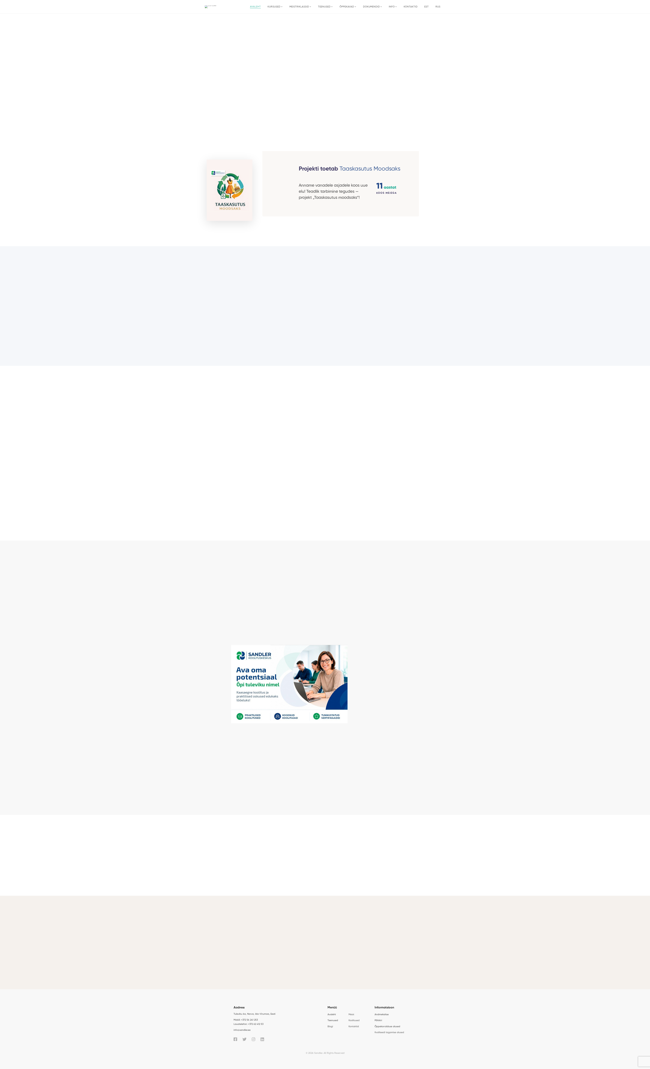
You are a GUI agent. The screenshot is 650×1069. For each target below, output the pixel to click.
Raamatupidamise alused (389, 305)
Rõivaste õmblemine (325, 330)
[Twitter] (244, 1039)
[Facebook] (235, 1039)
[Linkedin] (262, 1039)
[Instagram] (253, 1039)
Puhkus (351, 940)
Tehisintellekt (261, 330)
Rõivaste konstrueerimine (389, 330)
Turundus (325, 305)
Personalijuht (315, 940)
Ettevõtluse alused (261, 305)
